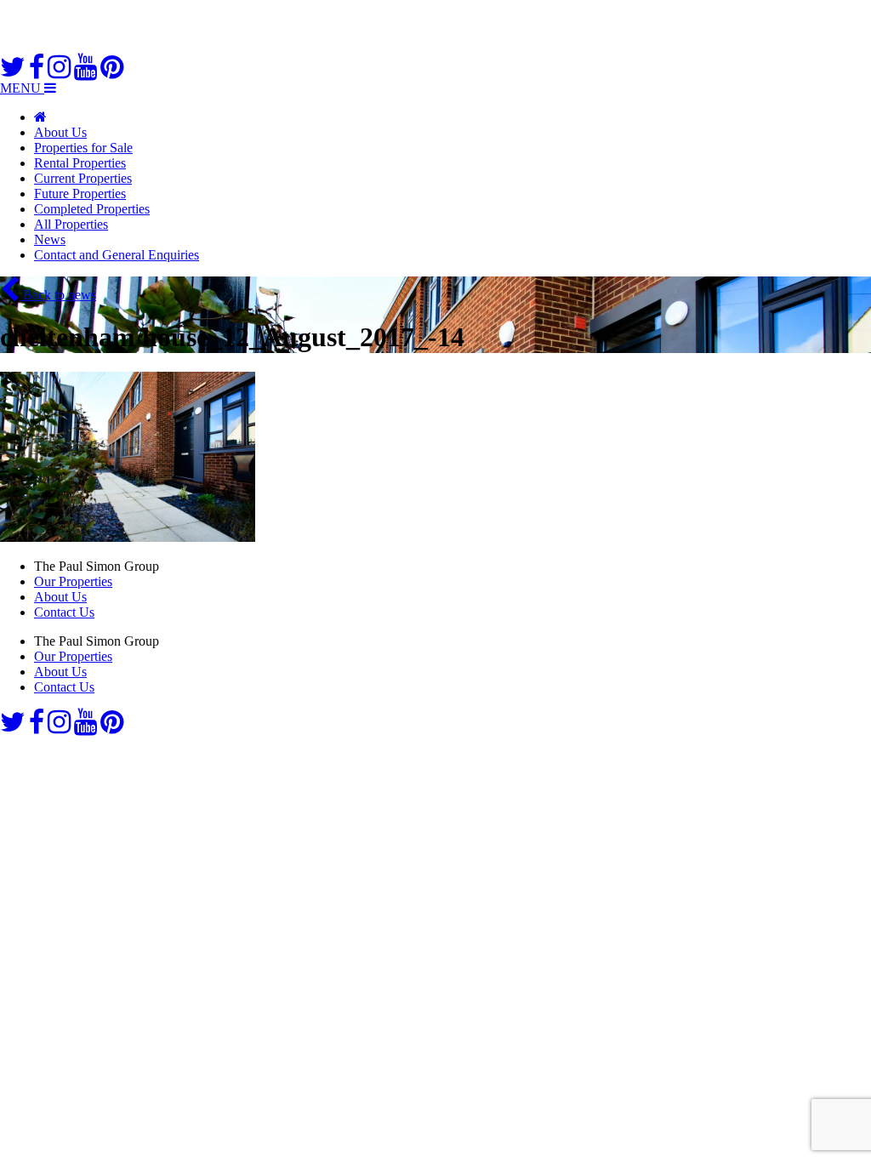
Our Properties (73, 581)
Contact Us (64, 612)
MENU (22, 88)
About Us (60, 132)
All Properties (71, 224)
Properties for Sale (83, 147)
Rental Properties (80, 163)
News (49, 239)
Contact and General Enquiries (116, 255)
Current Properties (83, 178)
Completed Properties (92, 209)
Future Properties (80, 193)
